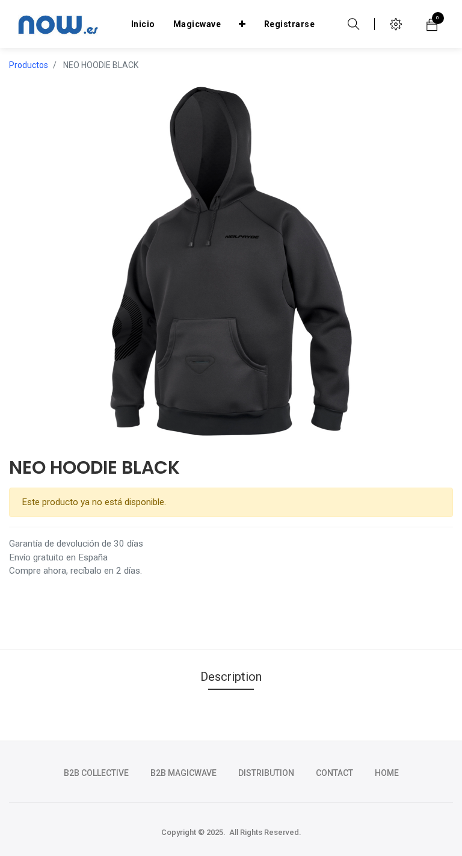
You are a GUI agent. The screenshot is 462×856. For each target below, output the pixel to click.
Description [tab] (231, 676)
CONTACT (334, 773)
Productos (28, 65)
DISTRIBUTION (266, 773)
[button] (242, 24)
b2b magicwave (183, 773)
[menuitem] (143, 24)
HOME (387, 773)
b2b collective (96, 773)
